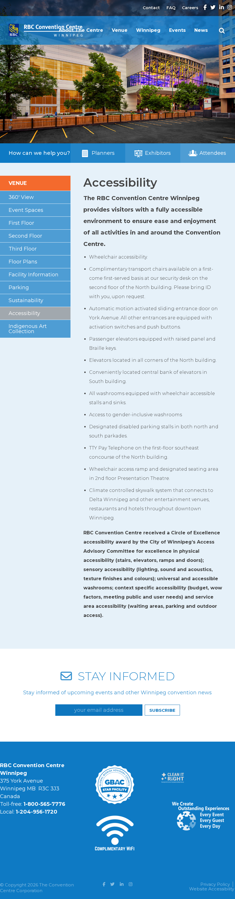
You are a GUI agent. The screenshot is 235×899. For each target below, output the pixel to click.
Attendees (212, 153)
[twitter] (213, 7)
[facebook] (205, 7)
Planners (102, 153)
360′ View (21, 197)
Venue (120, 30)
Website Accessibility (211, 889)
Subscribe (162, 710)
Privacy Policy (215, 884)
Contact (151, 7)
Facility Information (33, 274)
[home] (46, 26)
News (201, 30)
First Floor (21, 223)
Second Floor (25, 236)
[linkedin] (221, 7)
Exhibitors (157, 153)
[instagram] (230, 7)
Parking (19, 287)
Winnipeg (148, 30)
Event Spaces (26, 210)
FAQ (171, 7)
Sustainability (26, 300)
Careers (190, 7)
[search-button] (221, 30)
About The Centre (81, 30)
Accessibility (24, 313)
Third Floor (23, 249)
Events (177, 30)
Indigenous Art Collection (28, 329)
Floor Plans (23, 262)
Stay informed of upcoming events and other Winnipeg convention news (117, 692)
